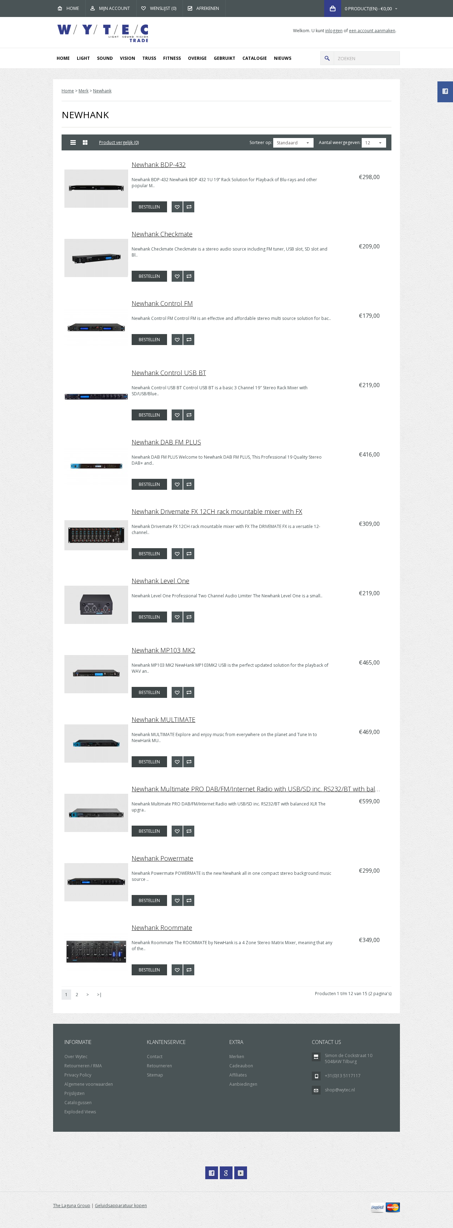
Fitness (172, 58)
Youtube (240, 1172)
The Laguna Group (71, 1206)
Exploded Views (80, 1112)
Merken (236, 1057)
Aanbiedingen (243, 1084)
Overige (197, 58)
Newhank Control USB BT (169, 372)
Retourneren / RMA (83, 1066)
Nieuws (282, 58)
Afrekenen (207, 8)
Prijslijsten (74, 1093)
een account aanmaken (372, 31)
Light (83, 58)
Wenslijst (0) (163, 8)
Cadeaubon (241, 1066)
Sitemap (155, 1075)
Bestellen (149, 207)
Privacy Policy (77, 1075)
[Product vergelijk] (188, 206)
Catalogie (254, 58)
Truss (149, 58)
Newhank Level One (160, 580)
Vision (127, 58)
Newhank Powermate (162, 858)
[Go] (327, 58)
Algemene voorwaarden (88, 1084)
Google (226, 1172)
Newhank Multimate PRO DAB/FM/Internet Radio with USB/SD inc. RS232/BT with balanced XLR (260, 789)
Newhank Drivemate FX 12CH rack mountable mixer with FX (217, 511)
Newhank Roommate (162, 927)
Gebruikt (224, 58)
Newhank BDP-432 (159, 164)
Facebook (211, 1172)
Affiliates (238, 1075)
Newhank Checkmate (162, 234)
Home (73, 8)
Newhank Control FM (162, 303)
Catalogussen (78, 1103)
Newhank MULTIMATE (163, 719)
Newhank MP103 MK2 (163, 650)
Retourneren (159, 1066)
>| (99, 995)
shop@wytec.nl (340, 1090)
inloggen (334, 31)
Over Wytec (75, 1057)
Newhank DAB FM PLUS (166, 442)
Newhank (102, 91)
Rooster (85, 142)
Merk (83, 91)
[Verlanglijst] (177, 206)
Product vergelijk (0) (119, 142)
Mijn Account (114, 8)
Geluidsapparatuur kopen (121, 1206)
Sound (105, 58)
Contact (154, 1057)
